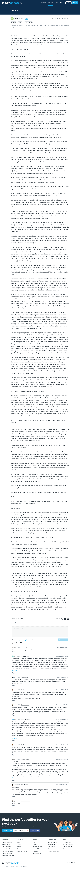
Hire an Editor (6, 844)
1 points (18, 647)
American (13, 22)
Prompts (43, 3)
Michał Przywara (25, 719)
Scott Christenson (26, 745)
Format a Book (52, 849)
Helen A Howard (25, 759)
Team (19, 844)
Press (19, 846)
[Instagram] (69, 862)
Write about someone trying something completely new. (42, 25)
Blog (34, 842)
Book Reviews (67, 842)
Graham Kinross (25, 705)
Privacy (12, 867)
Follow (26, 18)
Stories (50, 3)
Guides (35, 844)
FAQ (3, 867)
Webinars (35, 851)
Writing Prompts (68, 844)
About (19, 842)
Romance (20, 22)
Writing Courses (37, 846)
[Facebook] (74, 862)
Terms (7, 867)
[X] (67, 862)
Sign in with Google (20, 831)
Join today (6, 831)
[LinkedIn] (72, 862)
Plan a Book (51, 846)
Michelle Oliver (24, 784)
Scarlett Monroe (25, 647)
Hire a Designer (6, 846)
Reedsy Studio (52, 842)
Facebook (34, 831)
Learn (56, 3)
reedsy (10, 2)
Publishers (66, 849)
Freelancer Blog (37, 853)
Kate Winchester (25, 656)
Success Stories (22, 851)
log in (25, 640)
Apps (22, 3)
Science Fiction (28, 22)
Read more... (15, 670)
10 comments (64, 18)
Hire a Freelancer (7, 842)
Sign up (68, 2)
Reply (13, 651)
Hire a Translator (7, 853)
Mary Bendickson (25, 801)
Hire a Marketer (6, 849)
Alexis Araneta (25, 690)
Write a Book (51, 844)
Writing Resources (53, 851)
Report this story (15, 623)
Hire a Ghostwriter (7, 851)
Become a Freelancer (23, 849)
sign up (20, 640)
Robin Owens (24, 677)
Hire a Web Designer (8, 855)
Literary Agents (67, 846)
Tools (62, 3)
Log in (75, 2)
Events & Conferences (39, 849)
